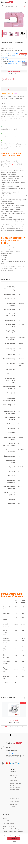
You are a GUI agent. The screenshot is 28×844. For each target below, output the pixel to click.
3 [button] (10, 726)
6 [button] (15, 726)
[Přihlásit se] (25, 2)
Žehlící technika (14, 780)
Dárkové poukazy (14, 801)
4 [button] (12, 726)
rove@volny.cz (10, 753)
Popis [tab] (7, 89)
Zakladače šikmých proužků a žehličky (15, 788)
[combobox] (14, 6)
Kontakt (5, 818)
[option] (14, 19)
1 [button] (6, 726)
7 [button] (17, 726)
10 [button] (22, 726)
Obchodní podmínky (8, 821)
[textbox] (14, 6)
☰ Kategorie (15, 55)
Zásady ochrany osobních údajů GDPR (13, 831)
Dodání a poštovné (8, 826)
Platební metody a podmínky (11, 829)
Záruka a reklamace (8, 823)
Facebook (14, 735)
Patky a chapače (14, 775)
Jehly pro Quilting (14, 778)
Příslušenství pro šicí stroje (14, 805)
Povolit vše (14, 838)
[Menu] (2, 6)
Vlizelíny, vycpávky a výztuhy (15, 784)
